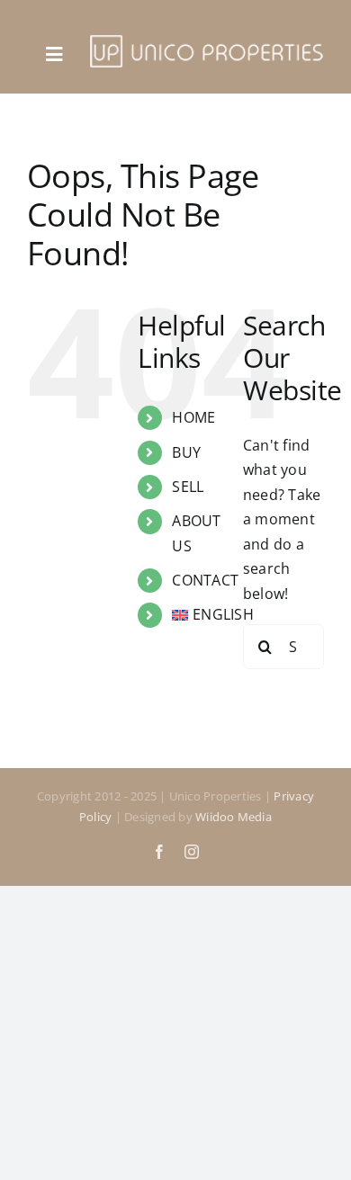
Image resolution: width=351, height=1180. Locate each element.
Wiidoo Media (233, 817)
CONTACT (205, 580)
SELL (187, 486)
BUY (186, 452)
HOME (193, 417)
